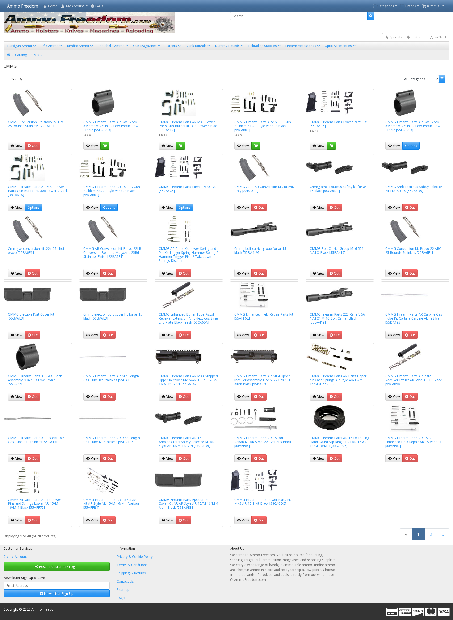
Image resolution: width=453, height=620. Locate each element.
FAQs (98, 6)
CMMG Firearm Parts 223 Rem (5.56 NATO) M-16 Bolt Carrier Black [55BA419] (337, 318)
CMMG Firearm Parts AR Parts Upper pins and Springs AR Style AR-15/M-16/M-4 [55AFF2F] (338, 380)
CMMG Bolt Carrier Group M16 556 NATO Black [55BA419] (337, 250)
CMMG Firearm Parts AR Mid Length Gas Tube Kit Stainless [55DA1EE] (111, 378)
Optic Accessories (339, 45)
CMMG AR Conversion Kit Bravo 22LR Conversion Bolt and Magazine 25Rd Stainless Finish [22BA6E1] (112, 252)
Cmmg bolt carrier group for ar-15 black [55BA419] (260, 250)
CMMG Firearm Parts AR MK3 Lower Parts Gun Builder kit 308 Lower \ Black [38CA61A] (188, 126)
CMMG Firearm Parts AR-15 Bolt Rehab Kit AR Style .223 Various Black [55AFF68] (262, 442)
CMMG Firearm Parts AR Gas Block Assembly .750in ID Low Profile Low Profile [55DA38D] (110, 126)
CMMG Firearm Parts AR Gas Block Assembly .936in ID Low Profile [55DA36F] (35, 380)
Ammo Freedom (22, 6)
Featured (417, 37)
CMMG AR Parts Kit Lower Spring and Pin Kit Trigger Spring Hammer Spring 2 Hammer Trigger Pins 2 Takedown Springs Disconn (188, 254)
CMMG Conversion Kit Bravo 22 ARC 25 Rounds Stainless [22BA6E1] (36, 124)
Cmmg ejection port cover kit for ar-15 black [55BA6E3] (112, 316)
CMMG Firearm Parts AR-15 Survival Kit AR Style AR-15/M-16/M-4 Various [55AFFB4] (111, 503)
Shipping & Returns (131, 573)
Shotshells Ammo (112, 45)
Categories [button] (385, 6)
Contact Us (125, 581)
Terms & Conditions (132, 564)
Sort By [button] (17, 79)
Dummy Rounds (228, 45)
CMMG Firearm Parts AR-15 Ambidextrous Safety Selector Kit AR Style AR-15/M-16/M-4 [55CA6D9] (186, 442)
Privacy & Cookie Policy (135, 556)
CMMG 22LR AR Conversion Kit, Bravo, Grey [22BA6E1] (264, 188)
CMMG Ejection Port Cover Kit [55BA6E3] (31, 316)
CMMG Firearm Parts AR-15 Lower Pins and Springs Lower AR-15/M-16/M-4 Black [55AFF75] (34, 503)
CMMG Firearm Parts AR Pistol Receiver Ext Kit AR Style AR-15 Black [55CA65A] (413, 380)
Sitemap (123, 589)
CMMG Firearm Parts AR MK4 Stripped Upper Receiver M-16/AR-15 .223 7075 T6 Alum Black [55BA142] (188, 380)
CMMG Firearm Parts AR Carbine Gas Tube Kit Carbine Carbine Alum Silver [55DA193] (413, 318)
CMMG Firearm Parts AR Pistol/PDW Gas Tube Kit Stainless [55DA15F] (36, 440)
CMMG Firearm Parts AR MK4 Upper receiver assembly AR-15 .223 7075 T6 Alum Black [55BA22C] (263, 380)
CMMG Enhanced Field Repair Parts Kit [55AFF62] (263, 316)
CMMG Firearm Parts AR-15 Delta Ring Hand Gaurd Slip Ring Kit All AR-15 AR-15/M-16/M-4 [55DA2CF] (339, 442)
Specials (395, 37)
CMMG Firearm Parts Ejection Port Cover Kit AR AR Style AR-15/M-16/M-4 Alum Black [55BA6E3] (188, 503)
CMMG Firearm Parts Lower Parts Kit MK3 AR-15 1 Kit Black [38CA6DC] (262, 501)
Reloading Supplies (263, 45)
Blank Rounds (196, 45)
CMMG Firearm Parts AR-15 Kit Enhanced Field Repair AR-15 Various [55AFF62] (413, 442)
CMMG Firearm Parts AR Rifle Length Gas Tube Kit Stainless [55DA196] (111, 440)
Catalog (21, 55)
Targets (171, 45)
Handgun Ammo (20, 45)
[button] (74, 6)
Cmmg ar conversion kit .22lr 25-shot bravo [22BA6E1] (36, 250)
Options (411, 145)
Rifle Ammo (50, 45)
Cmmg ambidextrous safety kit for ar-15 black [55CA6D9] (338, 188)
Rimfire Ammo (78, 45)
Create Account (15, 556)
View (18, 145)
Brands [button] (410, 6)
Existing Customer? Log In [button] (58, 566)
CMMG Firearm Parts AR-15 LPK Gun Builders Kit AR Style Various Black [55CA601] (262, 126)
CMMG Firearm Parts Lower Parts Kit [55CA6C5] (338, 124)
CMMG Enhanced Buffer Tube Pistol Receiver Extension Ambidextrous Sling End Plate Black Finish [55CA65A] (188, 318)
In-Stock (440, 37)
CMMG (36, 55)
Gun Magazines (145, 45)
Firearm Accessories (301, 45)
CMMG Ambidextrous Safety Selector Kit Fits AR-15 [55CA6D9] (413, 188)
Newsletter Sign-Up (58, 593)
